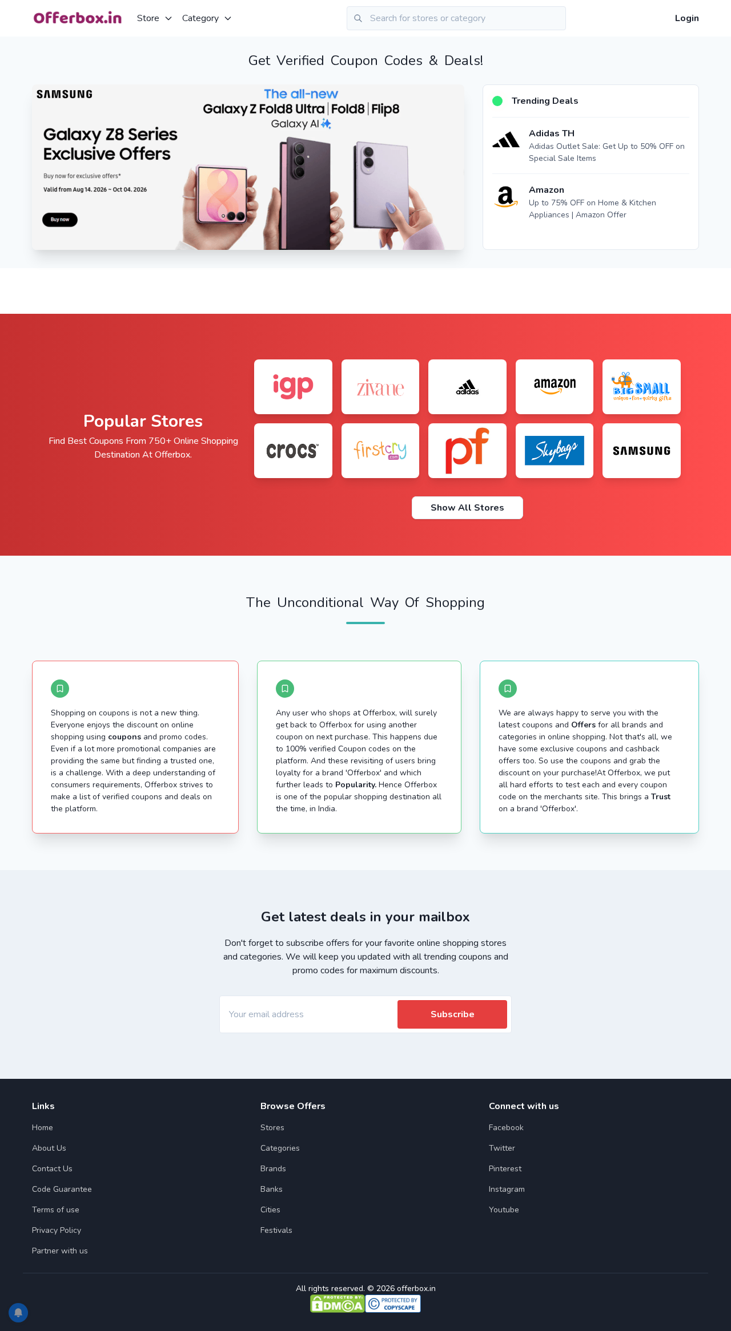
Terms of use (55, 1209)
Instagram (507, 1189)
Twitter (502, 1148)
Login (687, 18)
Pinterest (505, 1168)
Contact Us (52, 1168)
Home (42, 1127)
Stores (272, 1127)
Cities (270, 1209)
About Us (49, 1148)
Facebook (506, 1127)
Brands (273, 1168)
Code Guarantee (62, 1189)
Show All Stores (467, 507)
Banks (271, 1189)
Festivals (276, 1230)
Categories (280, 1148)
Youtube (504, 1209)
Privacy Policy (56, 1230)
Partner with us (60, 1250)
